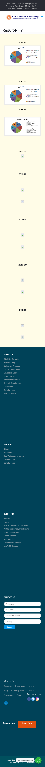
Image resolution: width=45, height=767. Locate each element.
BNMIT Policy (9, 376)
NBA (8, 4)
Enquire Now (9, 723)
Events (7, 518)
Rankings (27, 4)
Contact (34, 8)
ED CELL (11, 8)
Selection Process (12, 366)
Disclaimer (8, 387)
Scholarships (9, 390)
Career (26, 8)
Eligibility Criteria (11, 359)
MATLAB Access (11, 546)
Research (8, 686)
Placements (20, 686)
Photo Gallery (10, 536)
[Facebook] (29, 699)
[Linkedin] (6, 703)
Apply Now (27, 723)
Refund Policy (10, 393)
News (6, 522)
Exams (19, 8)
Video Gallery (9, 539)
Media (27, 6)
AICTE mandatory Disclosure (16, 529)
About (6, 449)
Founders (8, 453)
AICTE (34, 4)
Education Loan (10, 373)
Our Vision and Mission (14, 456)
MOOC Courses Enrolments (16, 525)
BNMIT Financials (11, 532)
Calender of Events (12, 543)
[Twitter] (33, 699)
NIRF (20, 4)
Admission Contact (12, 380)
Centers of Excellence (15, 6)
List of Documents (12, 369)
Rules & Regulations (12, 383)
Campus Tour (9, 459)
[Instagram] (37, 699)
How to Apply (9, 362)
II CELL (35, 6)
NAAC (14, 4)
